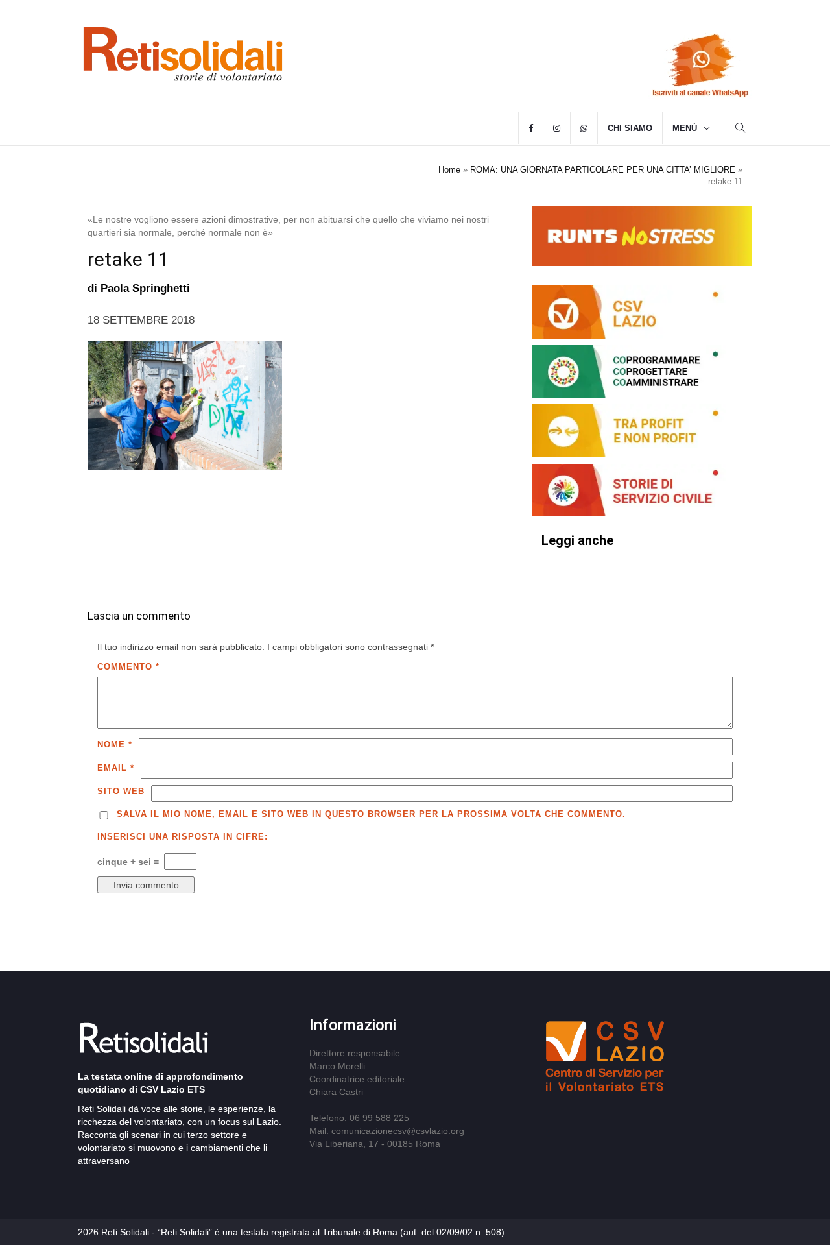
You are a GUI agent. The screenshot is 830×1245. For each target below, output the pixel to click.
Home (449, 170)
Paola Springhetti (145, 288)
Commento (128, 666)
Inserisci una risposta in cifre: (182, 836)
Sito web (121, 791)
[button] (740, 129)
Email (115, 768)
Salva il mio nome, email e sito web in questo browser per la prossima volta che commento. (371, 814)
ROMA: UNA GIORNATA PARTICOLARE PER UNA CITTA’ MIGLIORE (602, 170)
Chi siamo (630, 128)
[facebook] (531, 128)
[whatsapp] (584, 128)
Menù (684, 128)
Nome (114, 744)
